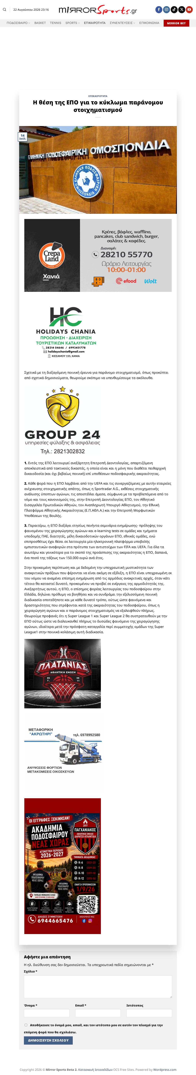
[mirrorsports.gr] (98, 10)
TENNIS (55, 23)
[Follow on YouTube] (189, 9)
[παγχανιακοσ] (62, 865)
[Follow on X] (181, 9)
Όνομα (30, 1005)
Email (80, 1005)
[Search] (4, 9)
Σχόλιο (30, 971)
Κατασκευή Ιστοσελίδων (95, 1070)
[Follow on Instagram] (166, 9)
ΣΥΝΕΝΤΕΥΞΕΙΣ (121, 23)
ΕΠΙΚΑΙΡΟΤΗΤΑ (94, 23)
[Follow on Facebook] (158, 9)
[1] (62, 673)
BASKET (40, 23)
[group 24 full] (62, 419)
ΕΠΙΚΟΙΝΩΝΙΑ (149, 23)
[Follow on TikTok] (174, 9)
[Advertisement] (98, 55)
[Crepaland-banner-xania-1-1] (98, 255)
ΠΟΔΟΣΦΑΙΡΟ (17, 23)
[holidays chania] (66, 330)
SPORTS (71, 23)
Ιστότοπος (135, 1005)
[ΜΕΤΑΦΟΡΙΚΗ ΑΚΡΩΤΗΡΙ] (64, 751)
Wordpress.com (164, 1070)
